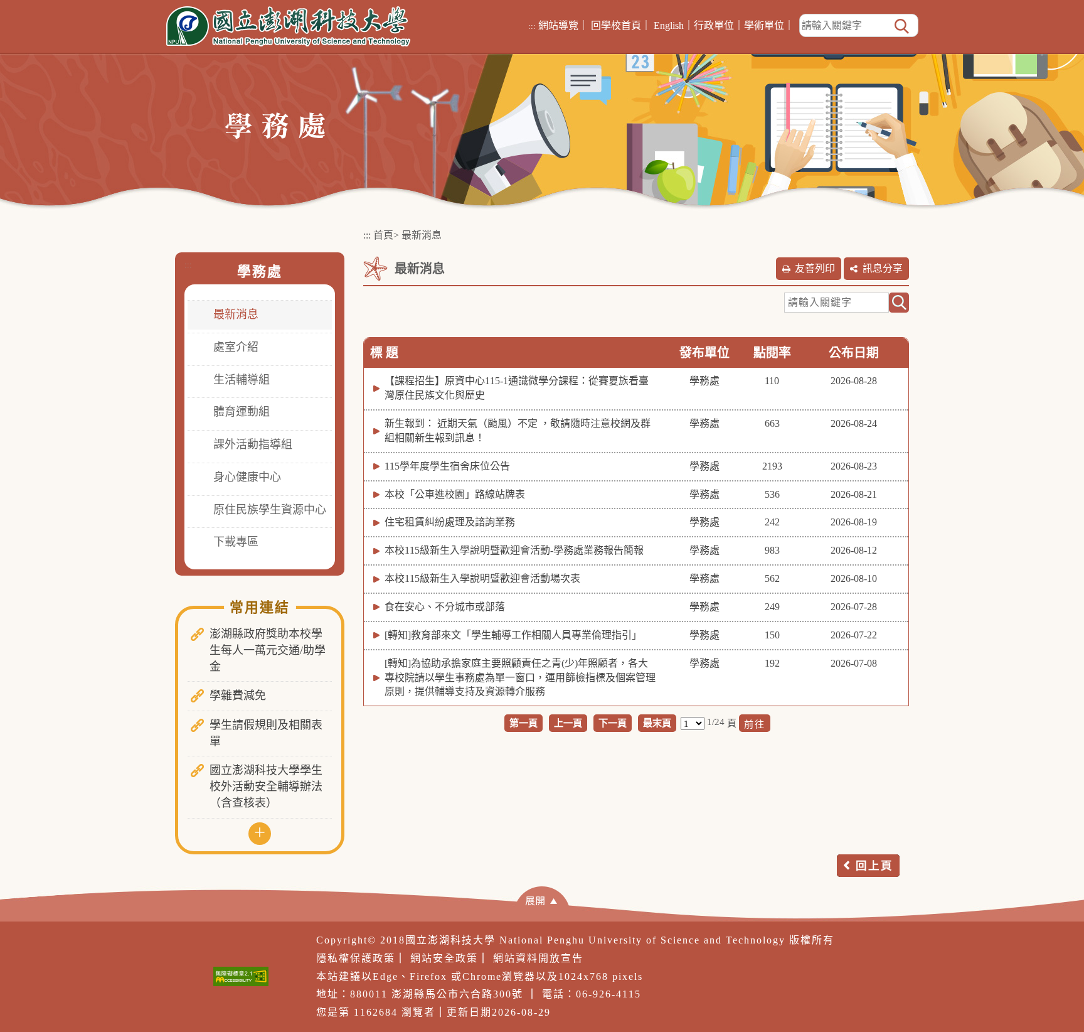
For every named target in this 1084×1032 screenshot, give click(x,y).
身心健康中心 (247, 477)
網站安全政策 (444, 958)
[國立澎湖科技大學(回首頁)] (288, 26)
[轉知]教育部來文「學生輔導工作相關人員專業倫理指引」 (513, 635)
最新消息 (235, 314)
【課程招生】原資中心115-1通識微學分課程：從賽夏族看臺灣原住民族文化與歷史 (517, 387)
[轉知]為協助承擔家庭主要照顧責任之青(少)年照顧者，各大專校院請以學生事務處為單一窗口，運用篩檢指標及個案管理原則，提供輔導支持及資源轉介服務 (520, 677)
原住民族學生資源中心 (269, 509)
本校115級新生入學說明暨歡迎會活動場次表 (482, 578)
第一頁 (523, 723)
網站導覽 (558, 25)
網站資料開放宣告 (538, 958)
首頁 (383, 235)
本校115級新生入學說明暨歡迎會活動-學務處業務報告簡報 (514, 550)
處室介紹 (235, 347)
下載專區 (235, 541)
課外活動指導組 (252, 444)
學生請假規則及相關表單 (266, 733)
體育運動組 (241, 412)
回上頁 (874, 865)
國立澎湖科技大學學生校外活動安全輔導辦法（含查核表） (266, 786)
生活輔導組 (241, 380)
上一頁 (568, 723)
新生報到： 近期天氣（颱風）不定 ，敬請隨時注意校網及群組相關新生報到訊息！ (518, 430)
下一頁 (612, 723)
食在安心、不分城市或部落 (445, 606)
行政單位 (714, 25)
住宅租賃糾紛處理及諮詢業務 (450, 522)
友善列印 (815, 268)
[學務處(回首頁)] (275, 124)
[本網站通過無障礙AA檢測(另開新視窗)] (241, 976)
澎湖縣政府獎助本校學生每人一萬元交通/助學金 (268, 650)
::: (532, 26)
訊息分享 (883, 268)
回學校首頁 (616, 25)
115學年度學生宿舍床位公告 (447, 466)
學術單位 (764, 25)
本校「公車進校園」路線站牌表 (455, 494)
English (669, 25)
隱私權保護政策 (355, 958)
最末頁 (657, 723)
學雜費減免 (238, 695)
